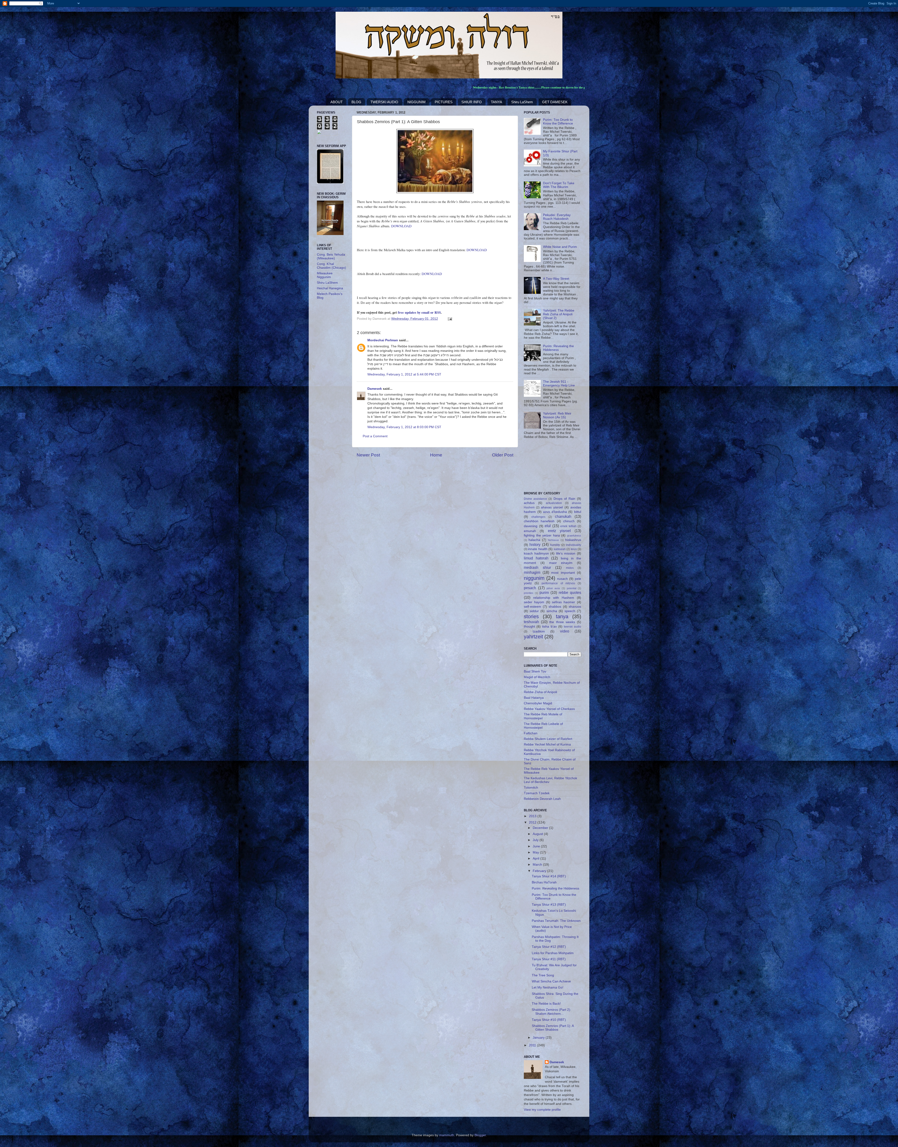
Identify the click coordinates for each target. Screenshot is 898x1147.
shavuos (575, 606)
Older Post (502, 454)
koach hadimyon (536, 553)
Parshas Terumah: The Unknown (556, 921)
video (564, 631)
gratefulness (574, 535)
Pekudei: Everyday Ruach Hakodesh (557, 217)
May (536, 852)
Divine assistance (535, 498)
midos (570, 568)
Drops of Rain (564, 498)
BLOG (356, 102)
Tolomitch (531, 787)
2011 (533, 1045)
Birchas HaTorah (544, 882)
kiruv (574, 549)
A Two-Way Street (556, 278)
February (540, 871)
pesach (530, 588)
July (536, 840)
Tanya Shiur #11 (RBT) (549, 959)
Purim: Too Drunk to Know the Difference (558, 121)
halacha (534, 540)
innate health (537, 549)
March (538, 864)
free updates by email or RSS (419, 312)
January (539, 1037)
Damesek (374, 388)
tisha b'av (549, 626)
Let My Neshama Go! (547, 987)
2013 (533, 816)
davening (530, 526)
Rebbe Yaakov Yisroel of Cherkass (549, 709)
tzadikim (539, 631)
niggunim (534, 578)
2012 (533, 822)
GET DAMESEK (555, 102)
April (536, 858)
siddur (534, 611)
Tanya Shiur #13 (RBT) (549, 904)
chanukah (563, 516)
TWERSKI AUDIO (384, 102)
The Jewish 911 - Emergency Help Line (559, 383)
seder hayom (534, 602)
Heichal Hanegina (330, 288)
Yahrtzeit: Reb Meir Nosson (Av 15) (557, 415)
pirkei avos (553, 588)
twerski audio (572, 626)
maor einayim (561, 563)
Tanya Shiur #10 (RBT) (549, 1020)
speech (570, 611)
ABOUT (336, 102)
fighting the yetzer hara (542, 535)
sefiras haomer (563, 602)
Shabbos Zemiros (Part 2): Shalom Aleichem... (551, 1011)
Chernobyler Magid (538, 703)
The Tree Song (543, 975)
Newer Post (368, 454)
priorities (528, 593)
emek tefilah (568, 526)
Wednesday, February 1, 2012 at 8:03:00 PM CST (404, 427)
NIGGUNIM (416, 102)
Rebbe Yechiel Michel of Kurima (547, 744)
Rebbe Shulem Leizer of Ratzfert (548, 739)
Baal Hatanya (534, 697)
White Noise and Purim (560, 247)
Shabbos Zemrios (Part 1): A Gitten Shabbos (553, 1027)
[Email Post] (449, 318)
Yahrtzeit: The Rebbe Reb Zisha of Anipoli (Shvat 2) (558, 314)
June (537, 846)
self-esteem (532, 606)
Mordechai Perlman (382, 340)
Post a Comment (375, 436)
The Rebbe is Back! (546, 1003)
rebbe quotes (570, 592)
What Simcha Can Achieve (551, 981)
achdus (529, 503)
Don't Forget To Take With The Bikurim (558, 185)
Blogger (480, 1135)
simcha (552, 611)
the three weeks (562, 622)
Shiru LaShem (522, 102)
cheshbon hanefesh (539, 521)
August (538, 834)
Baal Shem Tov (535, 671)
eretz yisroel (559, 531)
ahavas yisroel (552, 507)
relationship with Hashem (553, 597)
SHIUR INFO (471, 102)
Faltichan (530, 733)
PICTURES (444, 102)
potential (571, 588)
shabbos (555, 606)
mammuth (446, 1135)
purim (544, 592)
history (534, 544)
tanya (562, 616)
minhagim (532, 572)
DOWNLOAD (401, 226)
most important (563, 572)
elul (548, 526)
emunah (530, 531)
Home (436, 454)
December (541, 828)
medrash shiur (537, 567)
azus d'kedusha (555, 512)
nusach (562, 579)
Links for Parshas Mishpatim (553, 953)
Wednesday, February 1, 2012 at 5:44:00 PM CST (404, 374)
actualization (554, 503)
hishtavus (553, 540)
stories (531, 616)
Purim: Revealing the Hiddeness (558, 348)
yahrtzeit (533, 637)
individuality (573, 545)
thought (529, 626)
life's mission (566, 553)
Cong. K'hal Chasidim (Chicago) (331, 265)
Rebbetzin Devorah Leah (542, 799)
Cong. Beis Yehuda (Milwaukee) (331, 256)
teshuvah (531, 622)
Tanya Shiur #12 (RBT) (549, 946)
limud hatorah (536, 558)
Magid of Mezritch (537, 677)
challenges (538, 516)
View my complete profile (542, 1109)
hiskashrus (573, 540)
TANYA (496, 102)
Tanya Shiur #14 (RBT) (549, 876)
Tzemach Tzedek (537, 793)
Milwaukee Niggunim (325, 275)
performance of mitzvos (558, 583)
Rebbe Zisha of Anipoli (540, 692)
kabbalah (560, 549)
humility (555, 545)
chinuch (569, 521)
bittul (577, 512)
